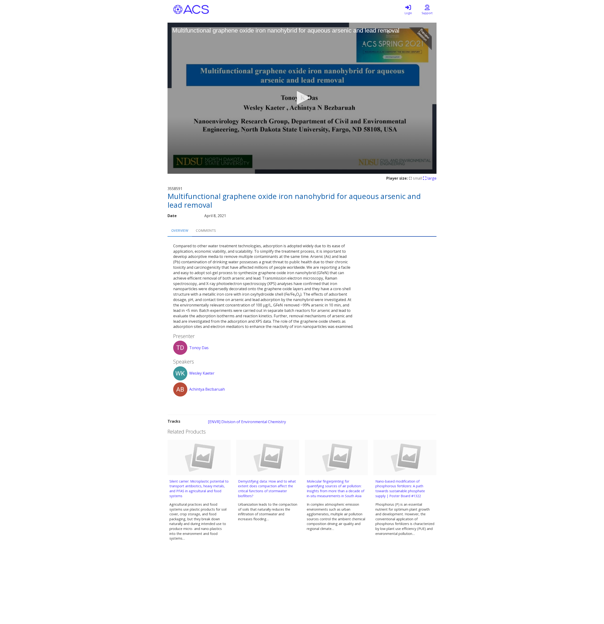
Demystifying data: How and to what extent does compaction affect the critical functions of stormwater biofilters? (267, 488)
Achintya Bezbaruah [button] (207, 389)
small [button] (417, 178)
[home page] (212, 9)
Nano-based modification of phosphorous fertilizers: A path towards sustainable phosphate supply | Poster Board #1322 (400, 488)
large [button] (431, 178)
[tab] (180, 230)
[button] (302, 97)
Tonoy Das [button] (199, 347)
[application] (302, 98)
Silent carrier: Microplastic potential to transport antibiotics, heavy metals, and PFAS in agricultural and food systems (199, 488)
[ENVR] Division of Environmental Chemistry (247, 421)
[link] (408, 9)
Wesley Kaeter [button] (201, 373)
